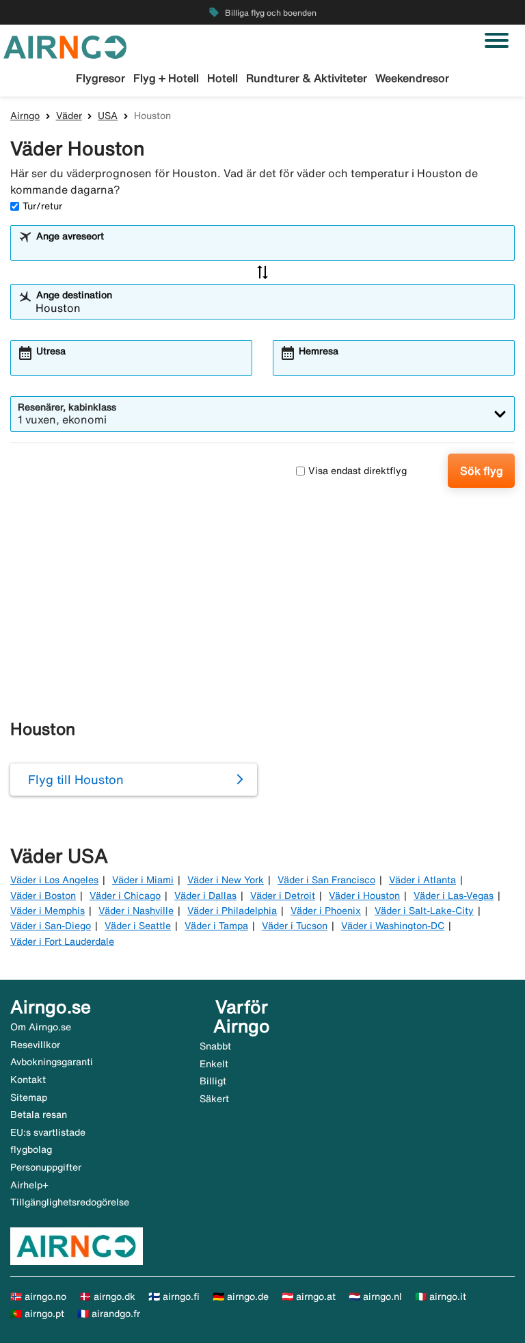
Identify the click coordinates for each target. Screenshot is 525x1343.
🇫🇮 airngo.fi (174, 1296)
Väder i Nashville (136, 910)
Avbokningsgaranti (51, 1062)
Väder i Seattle (138, 925)
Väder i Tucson (294, 925)
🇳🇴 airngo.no (38, 1296)
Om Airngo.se (40, 1027)
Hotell (222, 78)
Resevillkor (35, 1044)
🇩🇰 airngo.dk (107, 1296)
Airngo (25, 115)
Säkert (214, 1099)
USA (108, 115)
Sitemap (28, 1097)
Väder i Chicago (125, 895)
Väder (69, 115)
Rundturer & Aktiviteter (306, 78)
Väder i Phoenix (326, 910)
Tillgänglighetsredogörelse (69, 1202)
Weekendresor (412, 78)
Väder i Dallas (205, 895)
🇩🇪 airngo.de (241, 1296)
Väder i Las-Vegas (454, 895)
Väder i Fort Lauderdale (62, 941)
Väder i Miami (143, 880)
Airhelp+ (29, 1185)
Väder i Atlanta (422, 880)
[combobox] (271, 249)
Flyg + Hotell (166, 78)
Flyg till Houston (76, 779)
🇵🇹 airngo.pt (37, 1313)
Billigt (213, 1081)
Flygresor (100, 78)
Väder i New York (225, 880)
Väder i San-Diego (50, 925)
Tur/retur (42, 206)
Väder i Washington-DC (392, 925)
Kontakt (28, 1079)
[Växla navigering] (497, 40)
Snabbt (215, 1046)
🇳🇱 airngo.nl (375, 1296)
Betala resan (38, 1114)
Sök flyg (481, 470)
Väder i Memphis (47, 910)
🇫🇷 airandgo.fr (108, 1313)
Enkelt (214, 1064)
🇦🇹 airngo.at (309, 1296)
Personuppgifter (45, 1167)
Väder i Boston (43, 895)
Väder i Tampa (216, 925)
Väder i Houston (364, 895)
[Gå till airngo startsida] (64, 45)
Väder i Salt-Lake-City (424, 910)
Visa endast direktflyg (357, 470)
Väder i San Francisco (326, 880)
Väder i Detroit (282, 895)
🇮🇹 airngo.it (440, 1296)
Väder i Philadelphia (232, 910)
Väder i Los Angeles (54, 880)
